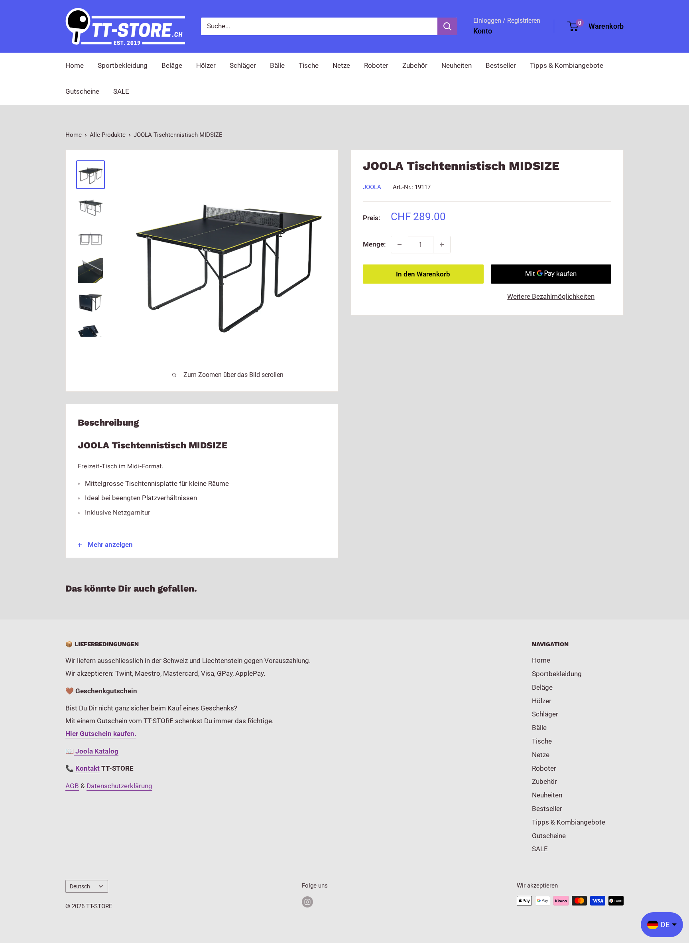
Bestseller (501, 65)
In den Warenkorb (423, 274)
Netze (341, 65)
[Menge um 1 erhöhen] (441, 244)
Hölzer (206, 65)
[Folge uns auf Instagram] (307, 901)
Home (74, 65)
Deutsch (80, 886)
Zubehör (414, 65)
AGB (72, 786)
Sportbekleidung (123, 65)
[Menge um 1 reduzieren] (399, 244)
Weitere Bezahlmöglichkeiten (551, 296)
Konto (482, 31)
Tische (309, 65)
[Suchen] (447, 26)
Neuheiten (456, 65)
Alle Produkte (108, 134)
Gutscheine (82, 91)
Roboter (376, 65)
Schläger (243, 65)
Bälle (277, 65)
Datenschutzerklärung (119, 786)
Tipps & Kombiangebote (566, 65)
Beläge (171, 65)
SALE (121, 91)
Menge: (374, 244)
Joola (372, 187)
